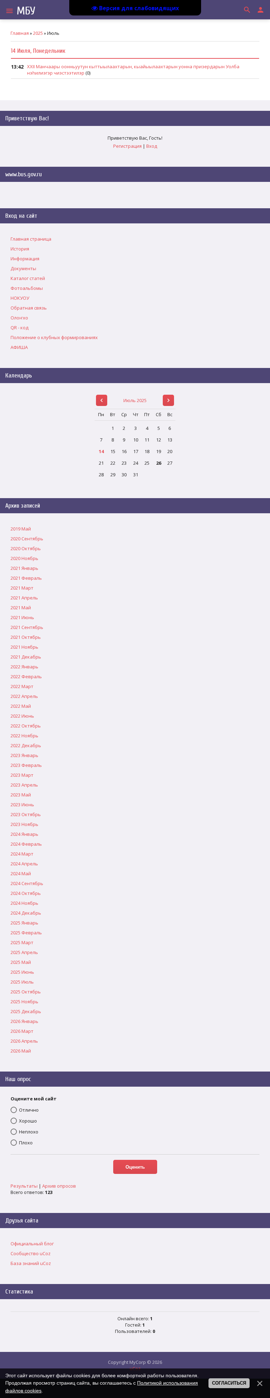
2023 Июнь (22, 804)
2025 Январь (24, 923)
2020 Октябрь (26, 548)
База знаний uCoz (31, 1263)
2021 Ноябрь (24, 647)
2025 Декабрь (26, 1011)
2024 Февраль (26, 844)
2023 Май (21, 795)
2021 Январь (24, 568)
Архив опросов (59, 1186)
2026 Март (22, 1031)
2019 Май (21, 529)
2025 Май (21, 962)
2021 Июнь (22, 617)
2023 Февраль (26, 765)
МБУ (26, 10)
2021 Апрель (24, 598)
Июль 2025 (135, 400)
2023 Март (22, 775)
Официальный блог (32, 1243)
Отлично (29, 1110)
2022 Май (21, 706)
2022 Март (22, 686)
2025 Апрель (24, 952)
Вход (151, 146)
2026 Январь (24, 1021)
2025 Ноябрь (24, 1001)
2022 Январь (24, 666)
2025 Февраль (26, 932)
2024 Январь (24, 834)
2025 (38, 33)
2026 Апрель (24, 1041)
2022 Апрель (24, 696)
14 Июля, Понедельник (38, 51)
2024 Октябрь (26, 893)
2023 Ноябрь (24, 824)
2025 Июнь (22, 972)
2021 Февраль (26, 578)
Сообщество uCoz (31, 1253)
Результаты (24, 1186)
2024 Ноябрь (24, 903)
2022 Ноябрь (24, 735)
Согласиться (229, 1383)
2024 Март (22, 854)
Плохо (26, 1142)
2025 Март (22, 942)
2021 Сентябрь (27, 627)
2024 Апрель (24, 863)
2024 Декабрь (26, 913)
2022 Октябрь (26, 726)
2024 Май (21, 873)
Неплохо (28, 1132)
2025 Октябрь (26, 992)
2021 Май (21, 607)
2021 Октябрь (26, 637)
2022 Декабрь (26, 745)
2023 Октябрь (26, 814)
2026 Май (21, 1051)
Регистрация (127, 146)
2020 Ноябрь (24, 558)
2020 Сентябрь (27, 538)
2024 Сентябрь (27, 883)
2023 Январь (24, 755)
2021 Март (22, 588)
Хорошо (28, 1121)
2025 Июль (22, 982)
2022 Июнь (22, 716)
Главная (20, 33)
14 (101, 451)
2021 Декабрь (26, 657)
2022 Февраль (26, 676)
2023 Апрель (24, 785)
